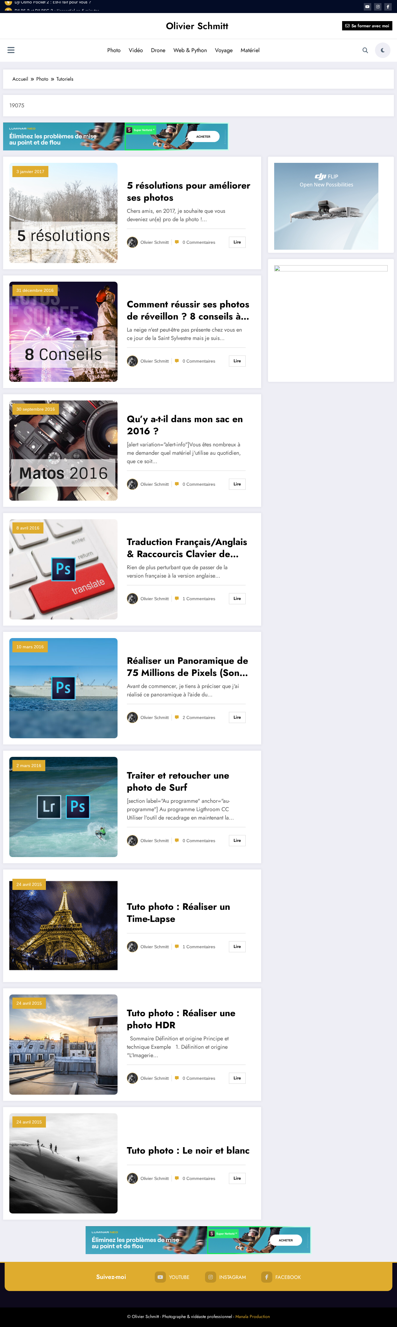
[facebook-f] (388, 7)
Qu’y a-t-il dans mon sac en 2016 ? (185, 425)
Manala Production (252, 1316)
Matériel (250, 50)
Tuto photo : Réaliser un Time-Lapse (178, 912)
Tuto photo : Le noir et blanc (188, 1150)
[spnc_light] (382, 50)
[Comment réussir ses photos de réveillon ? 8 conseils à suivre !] (63, 331)
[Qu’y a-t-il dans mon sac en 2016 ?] (63, 450)
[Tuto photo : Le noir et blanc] (63, 1162)
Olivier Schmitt (197, 26)
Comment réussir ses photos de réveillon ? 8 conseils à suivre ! (188, 310)
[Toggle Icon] (11, 51)
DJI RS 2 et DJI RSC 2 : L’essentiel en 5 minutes (57, 6)
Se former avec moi (370, 26)
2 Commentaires (199, 717)
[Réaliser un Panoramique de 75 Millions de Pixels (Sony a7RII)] (63, 687)
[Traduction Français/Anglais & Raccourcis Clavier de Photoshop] (63, 568)
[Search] (365, 50)
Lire (237, 242)
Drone (158, 50)
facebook (288, 1277)
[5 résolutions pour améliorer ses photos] (63, 212)
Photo (114, 50)
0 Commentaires (199, 242)
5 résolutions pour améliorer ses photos (188, 191)
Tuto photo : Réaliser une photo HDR (181, 1019)
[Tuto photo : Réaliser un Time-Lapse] (63, 925)
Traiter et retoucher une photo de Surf (178, 781)
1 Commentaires (199, 598)
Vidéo (136, 50)
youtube (179, 1277)
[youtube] (367, 7)
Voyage (224, 50)
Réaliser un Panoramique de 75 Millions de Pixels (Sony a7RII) (187, 667)
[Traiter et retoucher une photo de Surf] (63, 806)
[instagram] (377, 7)
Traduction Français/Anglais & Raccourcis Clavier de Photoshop (187, 548)
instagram (232, 1277)
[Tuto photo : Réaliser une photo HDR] (63, 1044)
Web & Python (190, 50)
